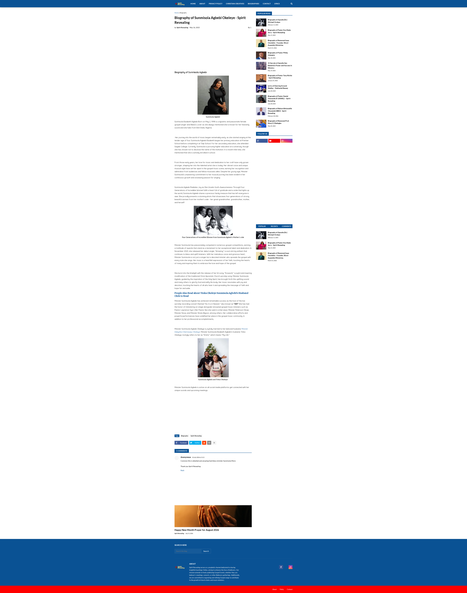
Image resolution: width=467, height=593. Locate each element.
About (274, 589)
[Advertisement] (213, 49)
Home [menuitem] (193, 4)
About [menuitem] (202, 4)
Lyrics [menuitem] (277, 4)
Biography (183, 13)
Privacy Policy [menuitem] (215, 4)
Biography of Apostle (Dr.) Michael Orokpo (277, 21)
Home (176, 13)
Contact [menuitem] (267, 4)
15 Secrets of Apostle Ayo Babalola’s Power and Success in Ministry (280, 65)
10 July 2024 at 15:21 (198, 457)
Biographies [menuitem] (253, 4)
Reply (182, 470)
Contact (289, 589)
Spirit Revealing (196, 436)
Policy (282, 589)
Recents (274, 226)
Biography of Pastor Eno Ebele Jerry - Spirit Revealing (279, 31)
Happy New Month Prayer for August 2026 (197, 529)
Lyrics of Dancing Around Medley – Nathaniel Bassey (278, 87)
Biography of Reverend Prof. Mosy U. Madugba (278, 122)
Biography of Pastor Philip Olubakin (278, 54)
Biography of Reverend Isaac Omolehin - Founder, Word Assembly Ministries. (278, 42)
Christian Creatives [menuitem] (235, 4)
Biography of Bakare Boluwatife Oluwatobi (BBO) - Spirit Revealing (280, 110)
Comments (286, 226)
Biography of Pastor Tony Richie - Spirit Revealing (280, 76)
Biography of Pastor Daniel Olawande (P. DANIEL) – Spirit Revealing (279, 98)
